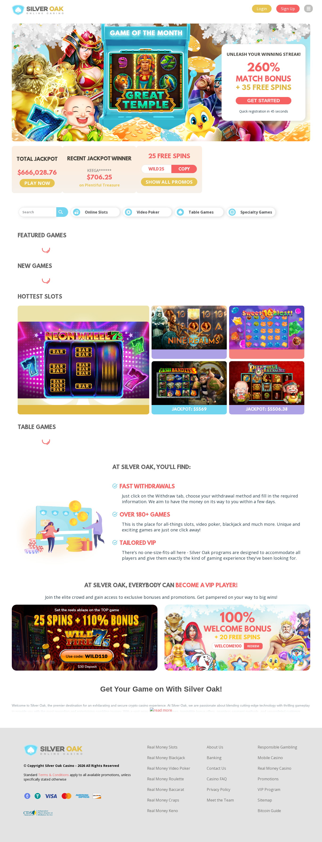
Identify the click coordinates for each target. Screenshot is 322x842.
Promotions (268, 778)
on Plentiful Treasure (99, 185)
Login (262, 8)
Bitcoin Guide (269, 810)
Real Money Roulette (165, 778)
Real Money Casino (274, 768)
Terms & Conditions (53, 775)
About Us (215, 747)
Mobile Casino (270, 757)
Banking (214, 757)
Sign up (288, 8)
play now (37, 183)
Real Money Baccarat (165, 789)
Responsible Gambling (277, 747)
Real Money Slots (162, 747)
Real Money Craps (163, 800)
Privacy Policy (218, 789)
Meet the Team (220, 800)
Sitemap (265, 800)
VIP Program (269, 789)
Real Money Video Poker (168, 768)
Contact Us (216, 768)
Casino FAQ (217, 778)
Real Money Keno (162, 810)
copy (184, 169)
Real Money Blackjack (166, 757)
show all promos (169, 182)
